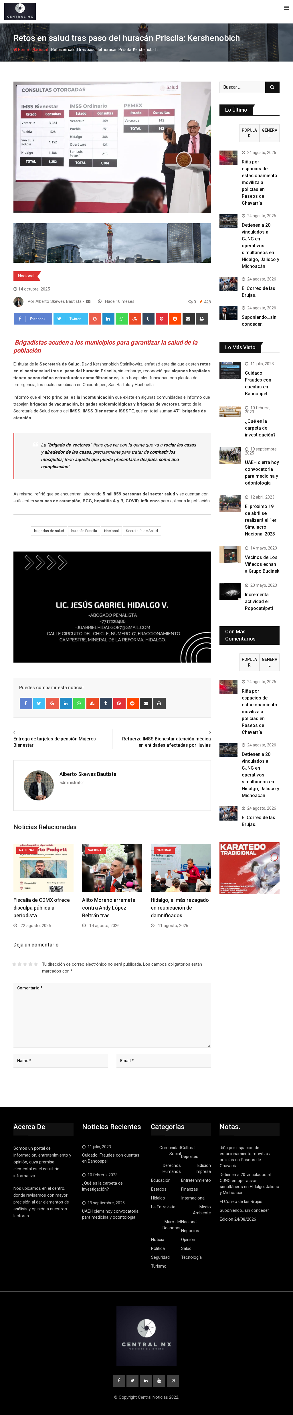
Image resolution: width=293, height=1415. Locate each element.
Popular (249, 133)
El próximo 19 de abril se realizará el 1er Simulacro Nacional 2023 (260, 520)
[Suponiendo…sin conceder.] (228, 313)
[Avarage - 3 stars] (25, 964)
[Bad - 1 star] (14, 964)
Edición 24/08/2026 (238, 1219)
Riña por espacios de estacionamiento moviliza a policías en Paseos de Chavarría (259, 182)
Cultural (188, 1147)
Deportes (189, 1156)
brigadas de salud (49, 531)
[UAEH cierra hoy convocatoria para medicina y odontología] (230, 455)
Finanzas (189, 1189)
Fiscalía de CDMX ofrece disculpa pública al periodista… (41, 907)
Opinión (188, 1239)
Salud (186, 1248)
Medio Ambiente (202, 1210)
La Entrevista (163, 1207)
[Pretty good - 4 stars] (30, 964)
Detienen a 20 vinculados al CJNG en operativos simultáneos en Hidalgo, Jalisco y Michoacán (260, 245)
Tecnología (191, 1257)
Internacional (193, 1198)
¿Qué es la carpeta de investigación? (260, 428)
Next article (197, 732)
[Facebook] (26, 703)
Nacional (40, 49)
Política (158, 1248)
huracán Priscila (84, 531)
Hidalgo (158, 1198)
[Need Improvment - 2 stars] (19, 964)
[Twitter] (39, 703)
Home (23, 49)
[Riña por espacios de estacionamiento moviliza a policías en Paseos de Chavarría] (228, 158)
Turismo (159, 1266)
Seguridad (160, 1257)
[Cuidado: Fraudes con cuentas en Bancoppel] (230, 370)
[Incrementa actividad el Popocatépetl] (230, 591)
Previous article (30, 732)
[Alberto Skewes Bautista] (88, 301)
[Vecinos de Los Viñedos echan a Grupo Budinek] (230, 554)
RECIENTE (229, 133)
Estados (159, 1189)
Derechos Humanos (172, 1168)
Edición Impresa (203, 1168)
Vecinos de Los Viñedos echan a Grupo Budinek (262, 564)
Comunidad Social (170, 1150)
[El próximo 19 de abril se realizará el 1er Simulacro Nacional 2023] (230, 503)
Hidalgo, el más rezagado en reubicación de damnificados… (180, 907)
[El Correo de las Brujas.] (228, 284)
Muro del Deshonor (172, 1224)
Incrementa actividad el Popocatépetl (259, 601)
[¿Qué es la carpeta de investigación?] (230, 411)
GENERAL (269, 133)
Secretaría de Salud (142, 531)
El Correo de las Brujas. (241, 1201)
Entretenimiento (196, 1180)
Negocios (190, 1230)
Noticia (157, 1239)
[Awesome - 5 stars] (36, 964)
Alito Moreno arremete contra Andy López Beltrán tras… (108, 907)
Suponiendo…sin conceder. (245, 1210)
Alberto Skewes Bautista (88, 774)
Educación (161, 1180)
